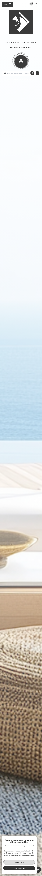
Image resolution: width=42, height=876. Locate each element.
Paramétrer (19, 862)
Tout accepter (19, 868)
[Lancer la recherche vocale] (21, 61)
